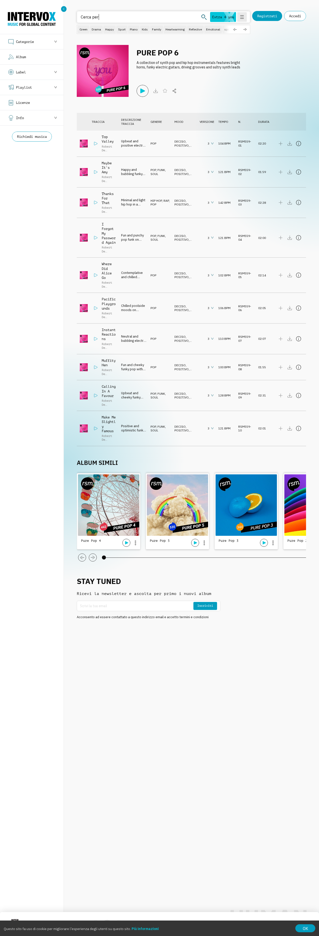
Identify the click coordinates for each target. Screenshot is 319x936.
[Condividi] (174, 90)
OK (305, 928)
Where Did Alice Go (107, 271)
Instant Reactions (109, 334)
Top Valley (108, 139)
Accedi (295, 16)
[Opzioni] (135, 543)
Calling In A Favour (109, 390)
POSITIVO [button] (181, 145)
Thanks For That (108, 198)
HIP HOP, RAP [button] (160, 200)
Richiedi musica (32, 137)
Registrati (267, 16)
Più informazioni (145, 929)
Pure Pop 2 (297, 541)
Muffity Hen (109, 363)
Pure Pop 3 (229, 541)
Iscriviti (205, 605)
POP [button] (153, 143)
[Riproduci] (143, 91)
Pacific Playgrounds (109, 303)
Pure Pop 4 (91, 541)
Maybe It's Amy (107, 167)
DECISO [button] (180, 141)
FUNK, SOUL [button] (158, 172)
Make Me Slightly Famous (109, 424)
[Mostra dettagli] (298, 143)
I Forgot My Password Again (109, 233)
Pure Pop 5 (160, 541)
